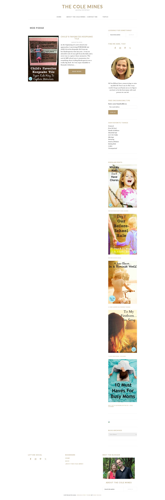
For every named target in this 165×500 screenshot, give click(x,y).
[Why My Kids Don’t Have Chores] (122, 186)
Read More (76, 71)
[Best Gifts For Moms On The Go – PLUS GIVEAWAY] (122, 381)
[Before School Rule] (122, 234)
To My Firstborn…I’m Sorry (117, 356)
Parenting (111, 139)
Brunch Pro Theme (84, 495)
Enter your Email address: (117, 104)
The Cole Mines (82, 6)
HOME (67, 458)
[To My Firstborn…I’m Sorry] (122, 331)
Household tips (112, 133)
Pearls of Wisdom (113, 142)
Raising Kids (112, 144)
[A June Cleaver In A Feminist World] (122, 282)
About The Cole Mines (119, 483)
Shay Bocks (97, 495)
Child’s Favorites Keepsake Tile (77, 38)
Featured (111, 126)
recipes (110, 146)
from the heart (112, 128)
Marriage (111, 137)
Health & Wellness (113, 130)
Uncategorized (112, 148)
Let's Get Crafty (113, 135)
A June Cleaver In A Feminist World (119, 307)
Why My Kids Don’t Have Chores (118, 210)
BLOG (67, 461)
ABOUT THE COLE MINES (74, 464)
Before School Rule (114, 257)
